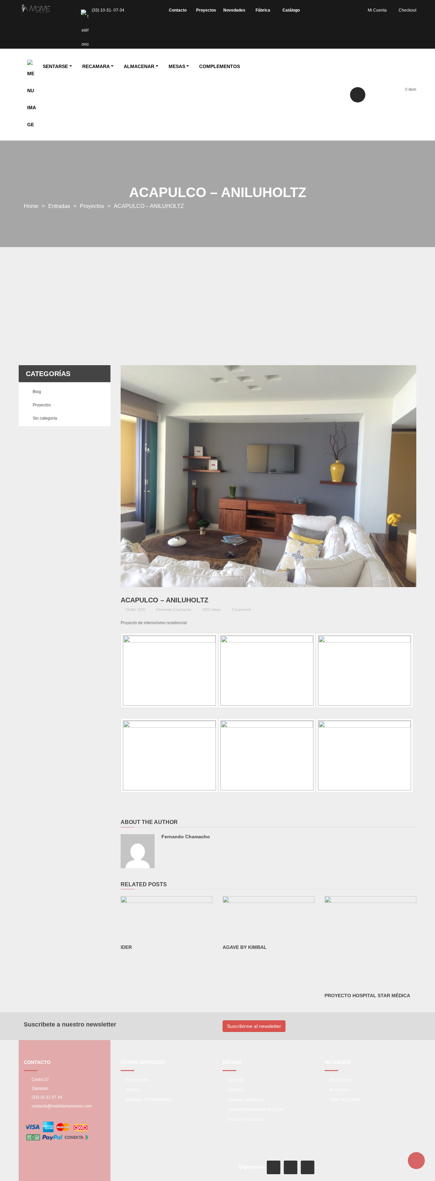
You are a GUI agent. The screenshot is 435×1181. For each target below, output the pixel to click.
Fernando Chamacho (173, 610)
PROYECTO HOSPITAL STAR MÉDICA (367, 995)
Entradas (59, 206)
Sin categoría (45, 418)
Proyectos (92, 206)
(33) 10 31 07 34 (47, 1097)
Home (31, 206)
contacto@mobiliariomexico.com (62, 1106)
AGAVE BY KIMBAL (245, 947)
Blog (37, 391)
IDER (126, 947)
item (410, 89)
